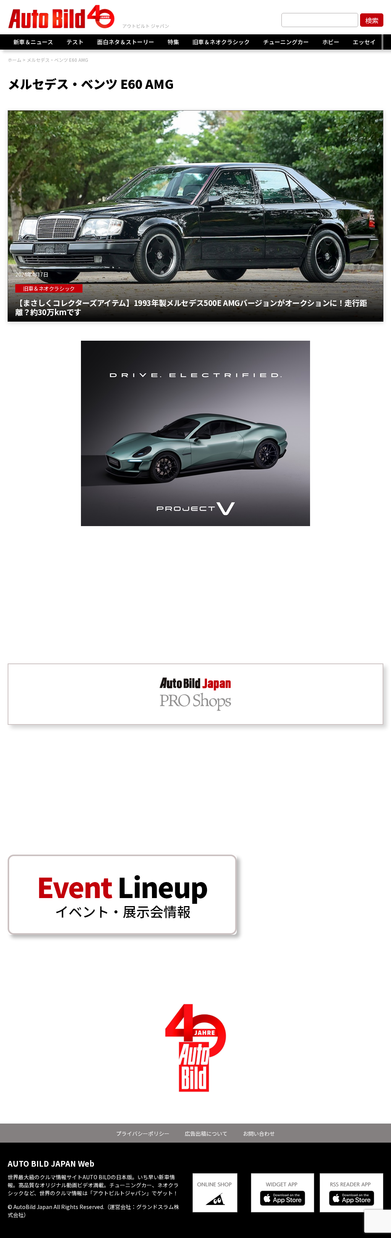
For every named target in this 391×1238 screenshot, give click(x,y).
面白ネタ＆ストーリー (125, 42)
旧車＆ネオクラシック (221, 42)
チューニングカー (286, 42)
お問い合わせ (259, 1133)
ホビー (330, 42)
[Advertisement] (195, 579)
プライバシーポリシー (143, 1133)
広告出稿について (206, 1133)
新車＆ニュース (33, 42)
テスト (75, 42)
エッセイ (364, 42)
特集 (173, 42)
